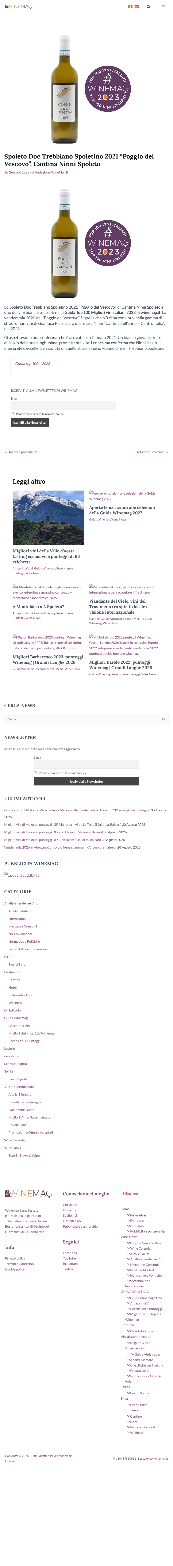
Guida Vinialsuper (21, 1110)
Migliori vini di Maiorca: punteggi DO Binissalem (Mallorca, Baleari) (52, 840)
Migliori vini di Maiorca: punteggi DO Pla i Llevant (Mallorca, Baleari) (53, 832)
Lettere (9, 1048)
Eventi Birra (17, 964)
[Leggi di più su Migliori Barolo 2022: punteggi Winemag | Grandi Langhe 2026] (125, 645)
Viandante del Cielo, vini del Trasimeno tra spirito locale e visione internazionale (119, 606)
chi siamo (137, 1226)
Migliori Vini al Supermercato (29, 1117)
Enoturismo (12, 972)
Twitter (68, 1269)
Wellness (15, 1003)
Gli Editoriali (13, 1010)
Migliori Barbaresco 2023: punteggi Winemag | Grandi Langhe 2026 (48, 659)
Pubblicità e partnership (80, 1226)
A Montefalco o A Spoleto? (38, 606)
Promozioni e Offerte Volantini (30, 1132)
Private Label (17, 1125)
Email (14, 398)
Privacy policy (15, 1258)
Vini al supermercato (19, 1087)
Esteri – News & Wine (24, 1155)
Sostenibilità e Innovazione (27, 949)
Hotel (12, 987)
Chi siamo (70, 1205)
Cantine (94, 618)
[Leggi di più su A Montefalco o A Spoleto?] (48, 592)
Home (125, 1209)
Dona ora (69, 1210)
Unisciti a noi (72, 1221)
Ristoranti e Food (20, 995)
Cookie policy (15, 1269)
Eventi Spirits (18, 1079)
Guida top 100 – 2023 (32, 363)
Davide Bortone (141, 1331)
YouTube (69, 1258)
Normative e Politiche (24, 941)
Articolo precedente (21, 452)
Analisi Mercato (19, 1094)
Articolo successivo (152, 452)
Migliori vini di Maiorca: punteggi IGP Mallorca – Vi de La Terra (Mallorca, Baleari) (62, 824)
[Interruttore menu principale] (163, 6)
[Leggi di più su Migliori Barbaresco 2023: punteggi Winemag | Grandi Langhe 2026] (48, 642)
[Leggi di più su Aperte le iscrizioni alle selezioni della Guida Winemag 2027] (125, 496)
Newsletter (138, 1215)
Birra (7, 957)
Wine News (33, 573)
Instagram (70, 1263)
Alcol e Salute (18, 911)
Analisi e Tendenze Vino (21, 903)
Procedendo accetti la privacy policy (39, 414)
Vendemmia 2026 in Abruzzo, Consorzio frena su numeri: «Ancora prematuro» (60, 847)
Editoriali (127, 1325)
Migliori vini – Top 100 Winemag (31, 1033)
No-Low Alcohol (20, 934)
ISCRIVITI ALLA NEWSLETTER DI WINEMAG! (44, 390)
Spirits (9, 1071)
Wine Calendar (15, 1140)
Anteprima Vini (23, 568)
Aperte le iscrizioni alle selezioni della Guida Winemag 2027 (122, 510)
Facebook (70, 1253)
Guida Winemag (44, 568)
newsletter (12, 1056)
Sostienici (70, 1215)
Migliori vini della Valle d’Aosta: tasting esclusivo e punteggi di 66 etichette (46, 556)
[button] (149, 6)
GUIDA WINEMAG (135, 1291)
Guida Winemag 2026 (146, 1298)
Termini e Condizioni (20, 1264)
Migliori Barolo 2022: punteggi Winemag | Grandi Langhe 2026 (120, 664)
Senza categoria (15, 1064)
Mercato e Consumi (22, 926)
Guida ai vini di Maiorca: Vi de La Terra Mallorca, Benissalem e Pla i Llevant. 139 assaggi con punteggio (77, 810)
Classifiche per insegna (24, 1102)
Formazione (17, 919)
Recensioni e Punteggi (49, 669)
